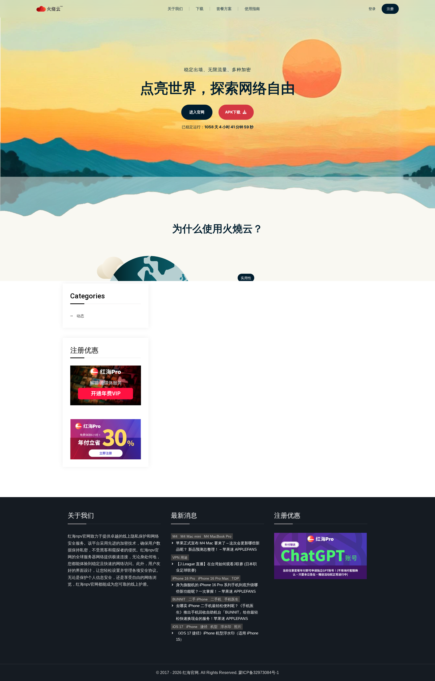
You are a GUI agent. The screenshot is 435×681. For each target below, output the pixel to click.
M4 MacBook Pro (217, 536)
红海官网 (191, 672)
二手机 (216, 599)
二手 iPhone (198, 599)
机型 (214, 627)
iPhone (191, 627)
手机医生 (231, 599)
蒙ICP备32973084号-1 (258, 672)
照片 (237, 627)
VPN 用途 (180, 557)
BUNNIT (179, 599)
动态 (80, 316)
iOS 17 (177, 627)
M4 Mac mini (190, 536)
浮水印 (226, 627)
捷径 (203, 627)
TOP (235, 578)
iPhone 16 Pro (183, 578)
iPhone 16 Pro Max (213, 578)
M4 (174, 536)
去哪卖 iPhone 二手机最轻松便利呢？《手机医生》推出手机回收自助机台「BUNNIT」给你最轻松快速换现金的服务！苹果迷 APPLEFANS (217, 612)
